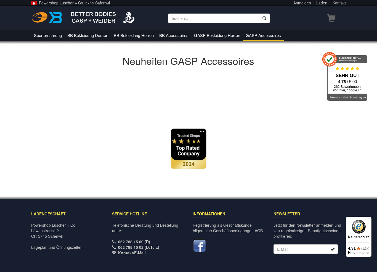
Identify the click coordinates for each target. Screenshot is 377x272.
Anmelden (302, 3)
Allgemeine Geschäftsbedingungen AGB (228, 230)
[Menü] (368, 220)
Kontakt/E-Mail (132, 252)
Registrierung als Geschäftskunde (222, 225)
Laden (321, 3)
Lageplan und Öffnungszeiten (57, 247)
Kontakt (339, 3)
